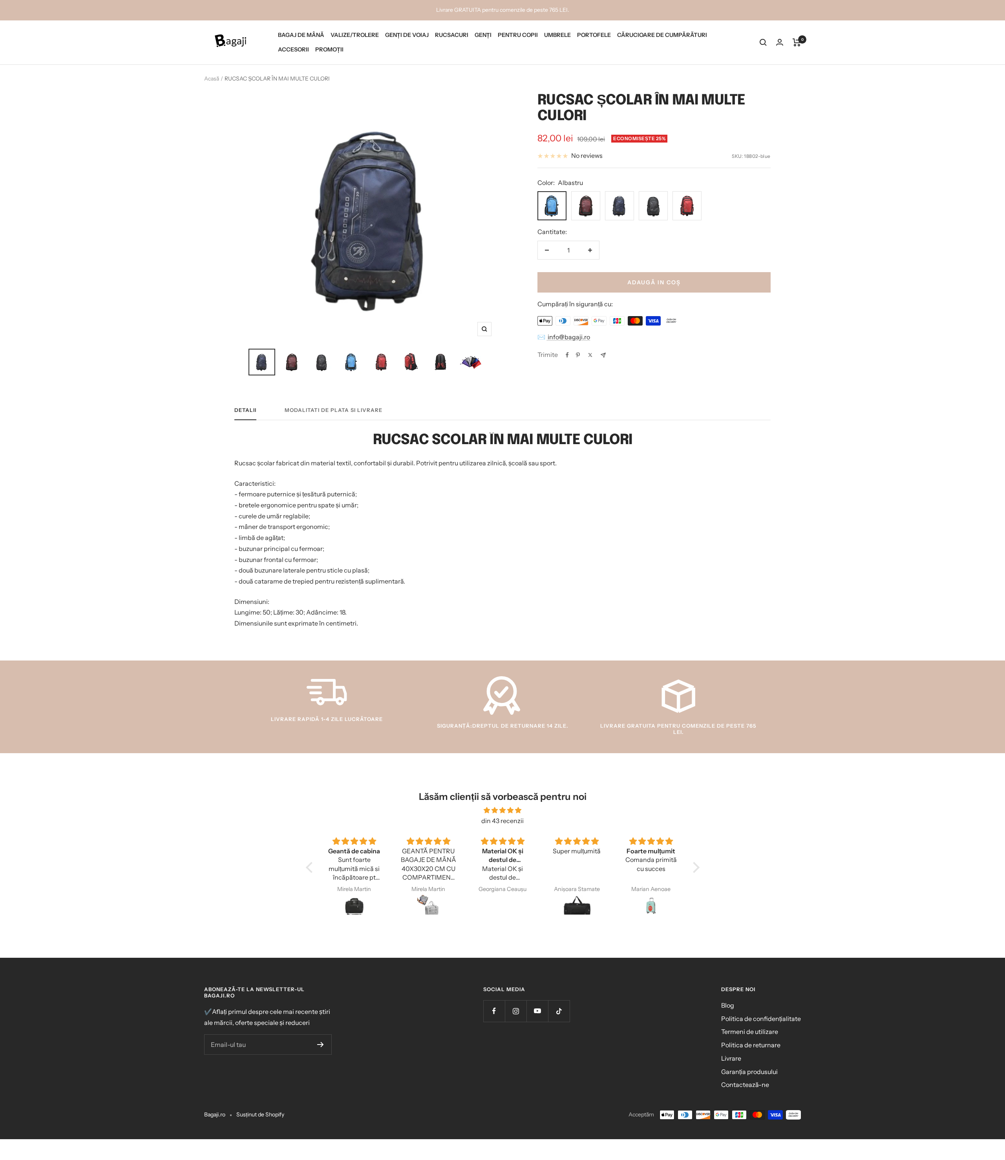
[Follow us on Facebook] (494, 1011)
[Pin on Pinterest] (578, 355)
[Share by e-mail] (603, 355)
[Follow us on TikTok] (559, 1011)
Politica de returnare (750, 1045)
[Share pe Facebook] (567, 355)
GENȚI (483, 34)
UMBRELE (557, 34)
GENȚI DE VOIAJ (407, 34)
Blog (727, 1005)
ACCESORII (293, 49)
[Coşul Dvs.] (797, 42)
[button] (310, 867)
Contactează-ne (745, 1085)
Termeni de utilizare (749, 1032)
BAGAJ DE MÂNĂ (301, 34)
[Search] (763, 42)
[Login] (779, 42)
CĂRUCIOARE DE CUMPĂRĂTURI (662, 34)
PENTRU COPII (518, 34)
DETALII (245, 410)
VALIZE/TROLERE (355, 34)
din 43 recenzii (502, 821)
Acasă (211, 78)
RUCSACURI (451, 34)
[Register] (320, 1044)
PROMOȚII (329, 49)
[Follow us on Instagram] (515, 1011)
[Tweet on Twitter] (590, 355)
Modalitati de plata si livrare (333, 410)
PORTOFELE (594, 34)
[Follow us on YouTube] (537, 1011)
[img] (502, 810)
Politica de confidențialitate (761, 1019)
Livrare (731, 1058)
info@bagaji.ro (568, 337)
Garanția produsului (749, 1072)
